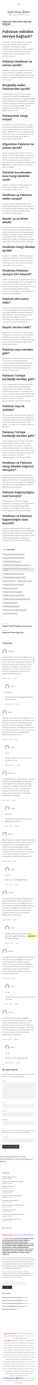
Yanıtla (14, 678)
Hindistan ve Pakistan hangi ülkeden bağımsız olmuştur (16, 569)
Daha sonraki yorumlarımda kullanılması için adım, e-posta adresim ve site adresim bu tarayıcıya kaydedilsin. (18, 1131)
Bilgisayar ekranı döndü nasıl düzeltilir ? (13, 1181)
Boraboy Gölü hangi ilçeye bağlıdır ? (12, 1196)
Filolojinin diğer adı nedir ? (9, 1177)
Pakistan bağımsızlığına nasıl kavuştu (14, 585)
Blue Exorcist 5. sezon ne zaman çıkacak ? (13, 1205)
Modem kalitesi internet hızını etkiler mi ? (13, 1214)
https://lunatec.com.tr (8, 1159)
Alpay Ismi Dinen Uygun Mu (13, 632)
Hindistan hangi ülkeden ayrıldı (12, 561)
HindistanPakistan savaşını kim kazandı (14, 577)
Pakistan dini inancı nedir (10, 588)
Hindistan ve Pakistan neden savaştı (13, 574)
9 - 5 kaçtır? (5, 1137)
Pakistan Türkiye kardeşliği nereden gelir (15, 610)
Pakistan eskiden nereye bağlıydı (12, 592)
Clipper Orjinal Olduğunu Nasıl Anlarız (17, 626)
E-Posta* (4, 1111)
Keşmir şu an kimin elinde (25, 581)
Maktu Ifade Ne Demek (8, 1309)
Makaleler (11, 549)
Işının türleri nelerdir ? (8, 1191)
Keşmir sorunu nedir (9, 581)
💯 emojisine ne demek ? (9, 1210)
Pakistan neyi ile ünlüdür (10, 603)
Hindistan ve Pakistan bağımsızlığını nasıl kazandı (17, 565)
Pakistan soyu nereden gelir (11, 606)
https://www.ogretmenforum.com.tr (13, 1157)
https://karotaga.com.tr (24, 1159)
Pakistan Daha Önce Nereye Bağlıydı (12, 1297)
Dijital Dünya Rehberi (19, 12)
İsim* (3, 1102)
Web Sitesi (5, 1119)
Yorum (4, 1081)
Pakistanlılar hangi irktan (10, 613)
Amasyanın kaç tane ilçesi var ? (10, 1200)
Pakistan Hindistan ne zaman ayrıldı (13, 595)
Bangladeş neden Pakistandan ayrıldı (14, 558)
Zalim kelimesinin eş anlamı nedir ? (11, 1219)
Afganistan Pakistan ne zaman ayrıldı (14, 554)
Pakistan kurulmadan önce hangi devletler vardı (17, 599)
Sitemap (3, 1161)
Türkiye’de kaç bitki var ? (9, 1186)
